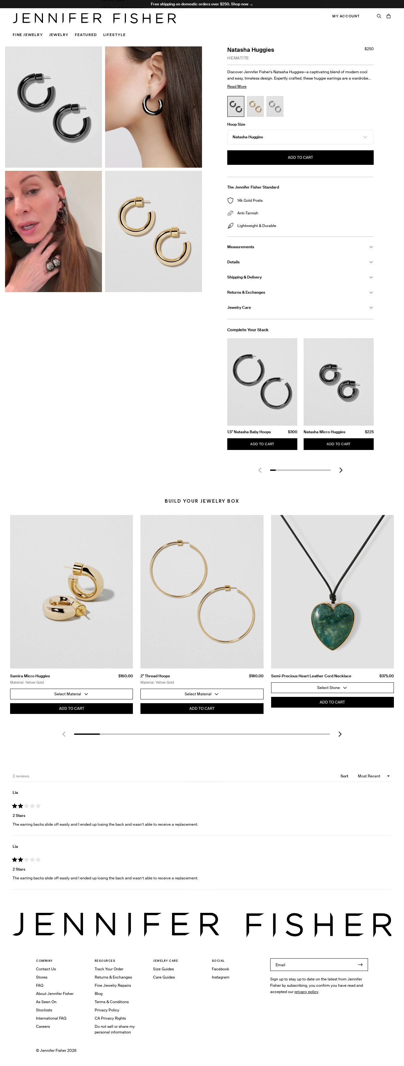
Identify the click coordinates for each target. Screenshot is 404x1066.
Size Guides (163, 969)
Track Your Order (109, 969)
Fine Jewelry (28, 34)
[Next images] (193, 107)
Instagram (220, 977)
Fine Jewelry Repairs (113, 985)
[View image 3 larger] (53, 231)
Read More (237, 86)
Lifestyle (114, 34)
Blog (99, 993)
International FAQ (51, 1018)
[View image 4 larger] (153, 231)
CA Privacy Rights (110, 1018)
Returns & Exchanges (113, 977)
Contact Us (46, 969)
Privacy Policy (107, 1010)
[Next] (341, 470)
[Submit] (360, 965)
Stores (41, 977)
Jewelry (59, 34)
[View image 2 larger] (153, 107)
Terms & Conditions (112, 1002)
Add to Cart (262, 444)
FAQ (39, 985)
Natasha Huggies (248, 137)
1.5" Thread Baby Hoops (121, 8)
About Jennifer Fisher (55, 993)
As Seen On (46, 1002)
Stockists (44, 1010)
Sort (345, 776)
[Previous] (260, 470)
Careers (43, 1026)
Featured (86, 34)
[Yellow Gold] (255, 106)
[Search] (379, 16)
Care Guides (164, 977)
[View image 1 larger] (53, 107)
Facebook (220, 969)
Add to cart (300, 157)
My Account (346, 16)
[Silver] (274, 106)
